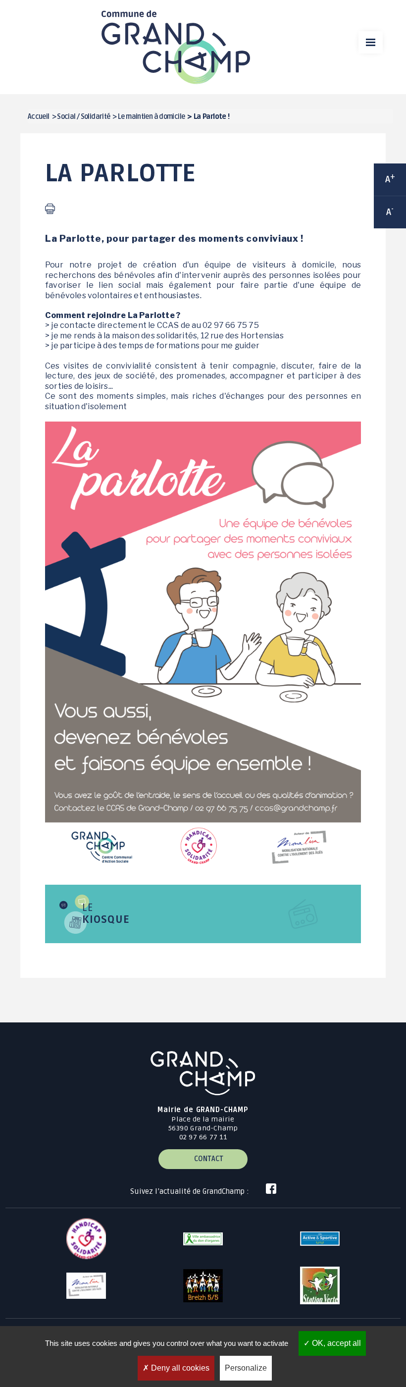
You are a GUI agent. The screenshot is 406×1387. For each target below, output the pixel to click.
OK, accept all (335, 1343)
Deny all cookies (179, 1368)
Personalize (246, 1368)
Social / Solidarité (83, 116)
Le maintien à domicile (151, 116)
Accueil (39, 116)
